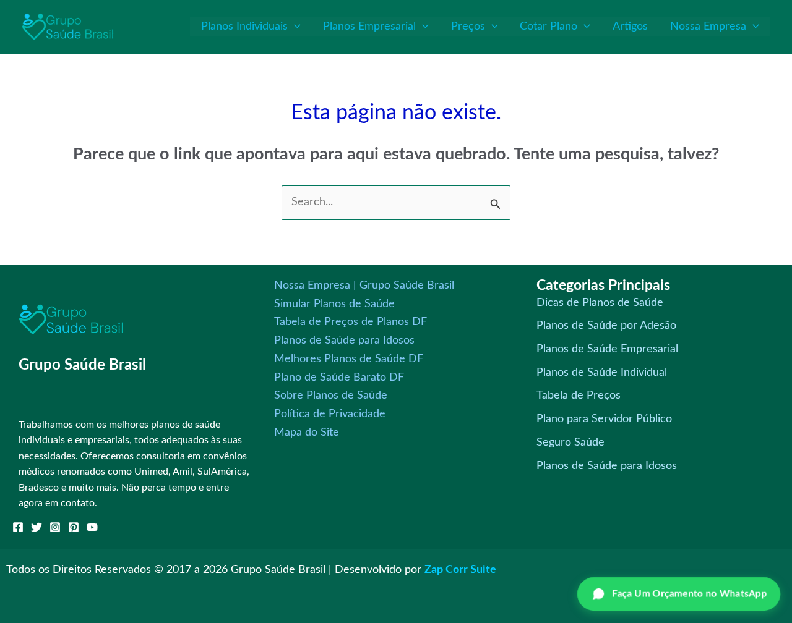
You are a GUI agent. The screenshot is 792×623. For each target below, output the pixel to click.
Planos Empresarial (369, 26)
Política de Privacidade (329, 414)
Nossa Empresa (708, 26)
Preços (468, 26)
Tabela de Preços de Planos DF (350, 322)
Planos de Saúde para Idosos (344, 340)
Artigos (630, 26)
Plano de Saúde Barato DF (339, 377)
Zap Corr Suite (460, 569)
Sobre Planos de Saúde (330, 395)
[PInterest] (73, 527)
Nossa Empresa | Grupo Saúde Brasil (364, 285)
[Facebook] (18, 527)
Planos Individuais (244, 26)
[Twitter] (36, 527)
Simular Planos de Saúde (334, 304)
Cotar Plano (548, 26)
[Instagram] (55, 527)
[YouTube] (92, 527)
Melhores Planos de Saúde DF (348, 359)
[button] (294, 26)
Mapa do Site (306, 432)
